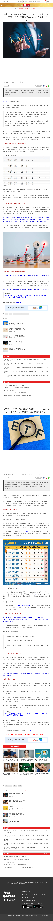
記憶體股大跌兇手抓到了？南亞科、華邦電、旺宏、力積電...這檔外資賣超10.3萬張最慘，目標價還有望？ (26, 844)
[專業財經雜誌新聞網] (26, 5)
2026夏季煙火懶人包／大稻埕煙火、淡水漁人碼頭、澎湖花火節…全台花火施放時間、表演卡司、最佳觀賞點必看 (25, 364)
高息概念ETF (26, 531)
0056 (6, 314)
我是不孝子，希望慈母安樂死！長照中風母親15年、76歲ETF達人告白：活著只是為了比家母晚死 (26, 372)
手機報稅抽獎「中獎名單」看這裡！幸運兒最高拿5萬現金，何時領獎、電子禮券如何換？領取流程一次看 (26, 368)
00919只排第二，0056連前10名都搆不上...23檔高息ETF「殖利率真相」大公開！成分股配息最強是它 (26, 296)
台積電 (19, 8)
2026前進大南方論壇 (9, 390)
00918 (14, 314)
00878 (10, 314)
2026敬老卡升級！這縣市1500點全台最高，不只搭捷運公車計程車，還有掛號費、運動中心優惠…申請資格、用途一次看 (26, 848)
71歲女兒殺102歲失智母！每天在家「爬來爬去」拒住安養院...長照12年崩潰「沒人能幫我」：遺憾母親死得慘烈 (26, 376)
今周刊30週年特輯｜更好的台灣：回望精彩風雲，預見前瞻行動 (18, 395)
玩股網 (9, 185)
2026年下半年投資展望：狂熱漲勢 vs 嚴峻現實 (15, 385)
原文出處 (18, 302)
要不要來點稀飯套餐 (11, 474)
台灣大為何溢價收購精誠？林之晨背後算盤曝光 (15, 393)
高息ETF (22, 314)
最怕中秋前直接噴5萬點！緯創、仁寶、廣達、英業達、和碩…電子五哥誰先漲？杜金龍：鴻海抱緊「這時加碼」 (26, 835)
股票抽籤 (28, 8)
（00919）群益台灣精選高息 (23, 605)
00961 (35, 594)
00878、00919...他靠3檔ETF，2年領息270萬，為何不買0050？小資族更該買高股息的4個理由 (26, 714)
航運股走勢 (35, 8)
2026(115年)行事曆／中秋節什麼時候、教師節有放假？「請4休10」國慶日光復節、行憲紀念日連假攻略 (26, 840)
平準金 (27, 314)
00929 (31, 8)
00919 (6, 785)
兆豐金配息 (23, 8)
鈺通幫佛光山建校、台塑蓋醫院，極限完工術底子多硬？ (17, 387)
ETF (16, 82)
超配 (18, 314)
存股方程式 (8, 82)
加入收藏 (39, 85)
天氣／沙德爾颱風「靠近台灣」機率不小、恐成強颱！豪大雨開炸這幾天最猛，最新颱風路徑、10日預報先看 (26, 360)
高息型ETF (6, 101)
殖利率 (19, 785)
